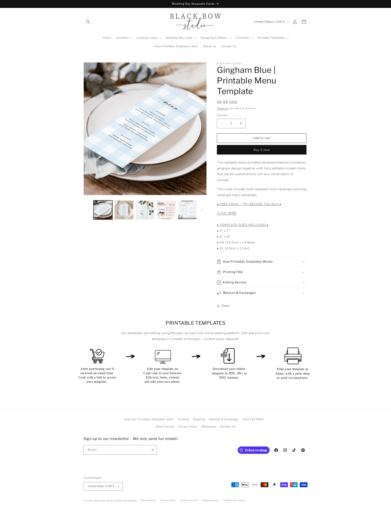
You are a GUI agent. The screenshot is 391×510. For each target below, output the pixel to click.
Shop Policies (165, 427)
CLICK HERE (226, 213)
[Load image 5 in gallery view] (187, 209)
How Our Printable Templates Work (149, 419)
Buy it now (262, 150)
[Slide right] (202, 209)
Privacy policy (168, 500)
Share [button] (226, 306)
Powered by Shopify (125, 500)
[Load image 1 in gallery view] (102, 209)
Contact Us (227, 427)
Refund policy (148, 500)
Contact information (234, 500)
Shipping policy (210, 500)
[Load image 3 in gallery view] (145, 209)
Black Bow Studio (103, 500)
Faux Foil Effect (253, 419)
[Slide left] (87, 209)
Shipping (222, 108)
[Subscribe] (152, 450)
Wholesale (208, 427)
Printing (183, 419)
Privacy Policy (187, 427)
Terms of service (189, 500)
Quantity (222, 115)
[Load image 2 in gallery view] (123, 209)
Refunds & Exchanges (223, 419)
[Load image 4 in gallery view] (166, 209)
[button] (87, 21)
